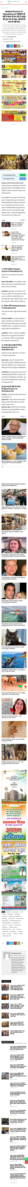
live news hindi (17, 925)
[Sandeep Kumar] (7, 962)
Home (3, 8)
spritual (3, 933)
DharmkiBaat (10, 914)
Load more (13, 1182)
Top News (15, 933)
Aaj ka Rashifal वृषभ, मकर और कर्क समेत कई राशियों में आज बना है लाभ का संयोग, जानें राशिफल (18, 1093)
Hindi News (4, 918)
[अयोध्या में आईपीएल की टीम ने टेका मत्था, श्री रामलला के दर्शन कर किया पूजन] (5, 1033)
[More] (22, 46)
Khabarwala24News (6, 922)
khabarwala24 (5, 920)
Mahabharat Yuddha (6, 929)
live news (11, 925)
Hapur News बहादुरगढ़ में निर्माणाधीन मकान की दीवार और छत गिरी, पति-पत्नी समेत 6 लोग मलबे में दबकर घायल (18, 1048)
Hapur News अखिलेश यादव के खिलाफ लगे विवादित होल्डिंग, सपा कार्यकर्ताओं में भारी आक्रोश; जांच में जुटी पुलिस (18, 1075)
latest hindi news (15, 922)
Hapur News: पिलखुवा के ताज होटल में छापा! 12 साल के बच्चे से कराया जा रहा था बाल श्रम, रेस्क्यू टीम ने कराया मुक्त (18, 1130)
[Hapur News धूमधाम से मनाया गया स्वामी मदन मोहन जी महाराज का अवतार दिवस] (5, 1016)
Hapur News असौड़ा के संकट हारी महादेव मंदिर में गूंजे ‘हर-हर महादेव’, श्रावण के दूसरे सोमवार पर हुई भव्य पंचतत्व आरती (17, 997)
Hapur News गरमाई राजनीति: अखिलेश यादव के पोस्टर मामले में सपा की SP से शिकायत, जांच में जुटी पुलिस (18, 1066)
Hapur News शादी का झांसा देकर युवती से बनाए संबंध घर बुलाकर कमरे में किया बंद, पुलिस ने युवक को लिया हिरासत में (18, 1102)
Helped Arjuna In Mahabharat (15, 916)
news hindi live (5, 931)
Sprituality (9, 933)
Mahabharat (4, 927)
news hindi (18, 929)
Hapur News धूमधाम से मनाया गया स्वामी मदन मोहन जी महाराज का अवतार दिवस (17, 1015)
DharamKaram (15, 911)
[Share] (26, 1162)
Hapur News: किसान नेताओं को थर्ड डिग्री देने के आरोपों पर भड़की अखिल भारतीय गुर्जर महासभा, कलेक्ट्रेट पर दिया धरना (18, 1148)
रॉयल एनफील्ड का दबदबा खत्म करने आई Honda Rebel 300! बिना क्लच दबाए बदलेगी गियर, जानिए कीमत (18, 1121)
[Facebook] (8, 46)
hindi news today (20, 918)
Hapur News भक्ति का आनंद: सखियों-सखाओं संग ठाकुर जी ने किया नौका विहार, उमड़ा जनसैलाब (17, 1024)
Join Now (22, 175)
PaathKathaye (13, 931)
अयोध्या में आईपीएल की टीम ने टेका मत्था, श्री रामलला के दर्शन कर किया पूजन (17, 1032)
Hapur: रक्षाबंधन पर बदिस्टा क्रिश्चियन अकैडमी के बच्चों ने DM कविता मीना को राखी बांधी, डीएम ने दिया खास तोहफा (18, 1166)
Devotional (8, 911)
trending (20, 933)
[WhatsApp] (18, 46)
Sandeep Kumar (12, 36)
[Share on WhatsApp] (26, 1159)
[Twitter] (11, 46)
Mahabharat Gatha (13, 927)
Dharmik (4, 914)
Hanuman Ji (4, 916)
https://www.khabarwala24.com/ (18, 955)
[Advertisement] (14, 139)
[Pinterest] (15, 46)
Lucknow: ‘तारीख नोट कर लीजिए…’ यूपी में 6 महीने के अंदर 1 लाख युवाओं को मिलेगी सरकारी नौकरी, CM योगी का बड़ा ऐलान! (18, 1139)
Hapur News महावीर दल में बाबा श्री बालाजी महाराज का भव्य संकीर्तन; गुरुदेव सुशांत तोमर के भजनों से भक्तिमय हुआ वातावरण (17, 987)
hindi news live (11, 918)
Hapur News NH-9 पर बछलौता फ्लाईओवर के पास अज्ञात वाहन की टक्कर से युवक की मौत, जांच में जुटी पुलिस (18, 1084)
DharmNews (17, 914)
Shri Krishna (20, 931)
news (14, 929)
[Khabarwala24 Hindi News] (14, 2)
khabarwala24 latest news (15, 920)
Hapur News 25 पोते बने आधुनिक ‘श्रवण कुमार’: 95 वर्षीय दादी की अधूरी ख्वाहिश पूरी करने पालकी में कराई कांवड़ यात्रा (17, 1006)
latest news (4, 925)
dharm (21, 911)
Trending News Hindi (6, 935)
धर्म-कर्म (6, 8)
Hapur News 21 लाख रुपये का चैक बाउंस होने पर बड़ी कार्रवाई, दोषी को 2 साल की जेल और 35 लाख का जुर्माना (18, 1112)
